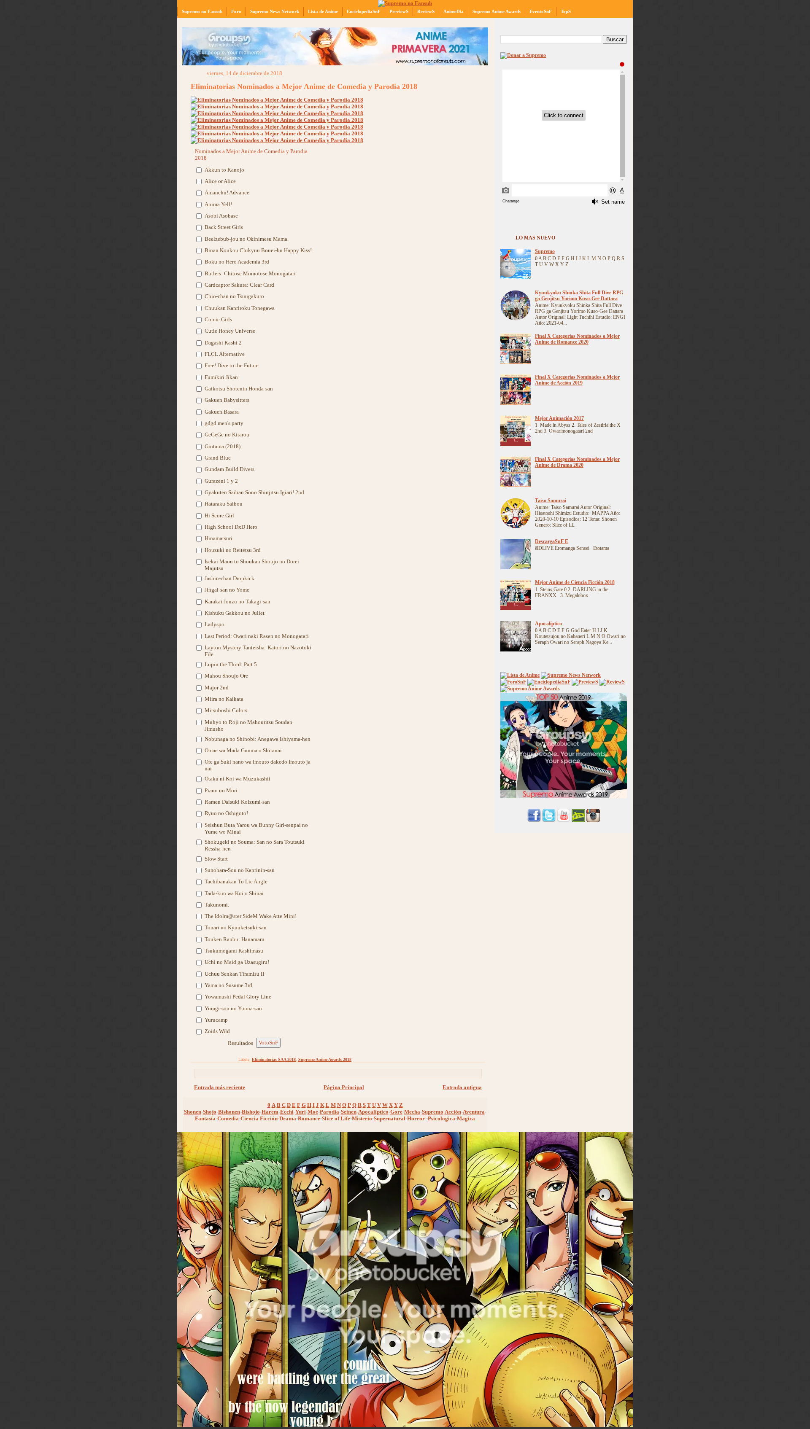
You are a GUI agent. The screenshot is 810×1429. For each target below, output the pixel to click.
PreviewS (398, 11)
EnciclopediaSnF (364, 11)
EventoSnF (540, 11)
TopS (566, 11)
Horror (416, 1118)
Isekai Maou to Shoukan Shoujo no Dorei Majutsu (252, 564)
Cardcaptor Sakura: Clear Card (239, 285)
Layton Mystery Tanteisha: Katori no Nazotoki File (258, 650)
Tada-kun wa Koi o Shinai (234, 893)
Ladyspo (214, 624)
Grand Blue (218, 458)
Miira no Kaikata (224, 699)
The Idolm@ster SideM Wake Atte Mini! (251, 916)
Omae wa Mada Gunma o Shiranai (243, 750)
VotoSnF (268, 1042)
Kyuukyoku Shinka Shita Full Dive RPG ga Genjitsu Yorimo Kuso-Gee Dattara (579, 295)
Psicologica (441, 1118)
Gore (396, 1112)
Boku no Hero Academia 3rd (237, 261)
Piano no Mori (221, 790)
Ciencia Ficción (259, 1118)
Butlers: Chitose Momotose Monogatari (250, 273)
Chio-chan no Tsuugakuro (234, 296)
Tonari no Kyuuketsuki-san (236, 927)
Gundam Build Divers (229, 469)
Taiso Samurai (550, 500)
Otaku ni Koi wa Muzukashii (237, 778)
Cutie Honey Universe (230, 331)
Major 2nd (217, 687)
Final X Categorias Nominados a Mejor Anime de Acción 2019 (577, 380)
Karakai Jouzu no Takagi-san (237, 601)
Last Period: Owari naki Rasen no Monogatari (257, 636)
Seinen (348, 1112)
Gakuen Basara (222, 412)
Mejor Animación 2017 (559, 418)
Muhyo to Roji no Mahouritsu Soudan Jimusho (248, 725)
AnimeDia (453, 11)
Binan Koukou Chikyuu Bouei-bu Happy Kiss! (258, 250)
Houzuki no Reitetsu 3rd (233, 550)
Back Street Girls (224, 227)
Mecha (412, 1112)
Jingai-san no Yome (227, 590)
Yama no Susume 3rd (228, 985)
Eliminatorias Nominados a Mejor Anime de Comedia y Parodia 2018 (304, 86)
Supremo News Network (274, 11)
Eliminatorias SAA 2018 (274, 1059)
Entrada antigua (462, 1087)
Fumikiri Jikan (221, 377)
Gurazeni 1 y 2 (221, 481)
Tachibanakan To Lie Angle (236, 881)
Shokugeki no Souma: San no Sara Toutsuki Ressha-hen (255, 845)
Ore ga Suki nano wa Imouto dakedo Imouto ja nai (257, 765)
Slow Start (216, 859)
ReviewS (426, 11)
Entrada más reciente (219, 1087)
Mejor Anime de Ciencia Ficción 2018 (575, 582)
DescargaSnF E (551, 541)
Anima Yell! (218, 204)
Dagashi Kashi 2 (223, 342)
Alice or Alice (220, 181)
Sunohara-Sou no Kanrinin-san (240, 870)
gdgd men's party (224, 423)
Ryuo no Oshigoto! (226, 813)
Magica (466, 1118)
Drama (287, 1118)
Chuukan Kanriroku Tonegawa (240, 308)
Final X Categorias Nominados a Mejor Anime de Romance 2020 (577, 339)
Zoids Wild (217, 1031)
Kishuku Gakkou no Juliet (235, 613)
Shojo (209, 1112)
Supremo (432, 1112)
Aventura (474, 1112)
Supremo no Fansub (202, 11)
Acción (453, 1112)
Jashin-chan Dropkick (229, 578)
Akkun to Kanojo (224, 170)
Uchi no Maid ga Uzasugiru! (237, 962)
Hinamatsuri (218, 538)
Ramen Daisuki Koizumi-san (237, 802)
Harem (270, 1112)
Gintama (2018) (223, 446)
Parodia (329, 1112)
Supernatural (389, 1118)
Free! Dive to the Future (232, 365)
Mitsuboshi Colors (226, 710)
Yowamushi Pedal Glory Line (238, 996)
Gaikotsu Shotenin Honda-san (239, 388)
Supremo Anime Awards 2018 (324, 1059)
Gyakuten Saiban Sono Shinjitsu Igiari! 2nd (254, 492)
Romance (309, 1118)
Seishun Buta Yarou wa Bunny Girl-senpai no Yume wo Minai (256, 828)
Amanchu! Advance (227, 192)
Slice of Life (336, 1118)
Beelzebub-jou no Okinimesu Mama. (247, 239)
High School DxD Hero (231, 527)
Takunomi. (217, 905)
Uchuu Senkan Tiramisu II (235, 974)
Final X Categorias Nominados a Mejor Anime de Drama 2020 (577, 462)
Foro (236, 11)
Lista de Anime (323, 11)
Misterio (362, 1118)
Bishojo (251, 1112)
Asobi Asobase (221, 216)
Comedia (228, 1118)
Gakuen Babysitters (228, 400)
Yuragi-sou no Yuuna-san (233, 1008)
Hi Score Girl (219, 515)
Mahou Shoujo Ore (226, 676)
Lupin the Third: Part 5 (231, 664)
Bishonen (229, 1112)
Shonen (192, 1112)
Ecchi (287, 1112)
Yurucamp (216, 1020)
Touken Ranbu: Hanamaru (235, 939)
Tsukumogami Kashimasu (234, 950)
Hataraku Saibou (224, 504)
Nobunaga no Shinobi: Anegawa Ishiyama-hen (257, 739)
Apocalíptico (373, 1112)
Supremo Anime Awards (496, 11)
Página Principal (344, 1087)
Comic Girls (218, 319)
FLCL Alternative (225, 354)
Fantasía (205, 1118)
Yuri (300, 1112)
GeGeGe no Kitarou (227, 434)
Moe (313, 1112)
